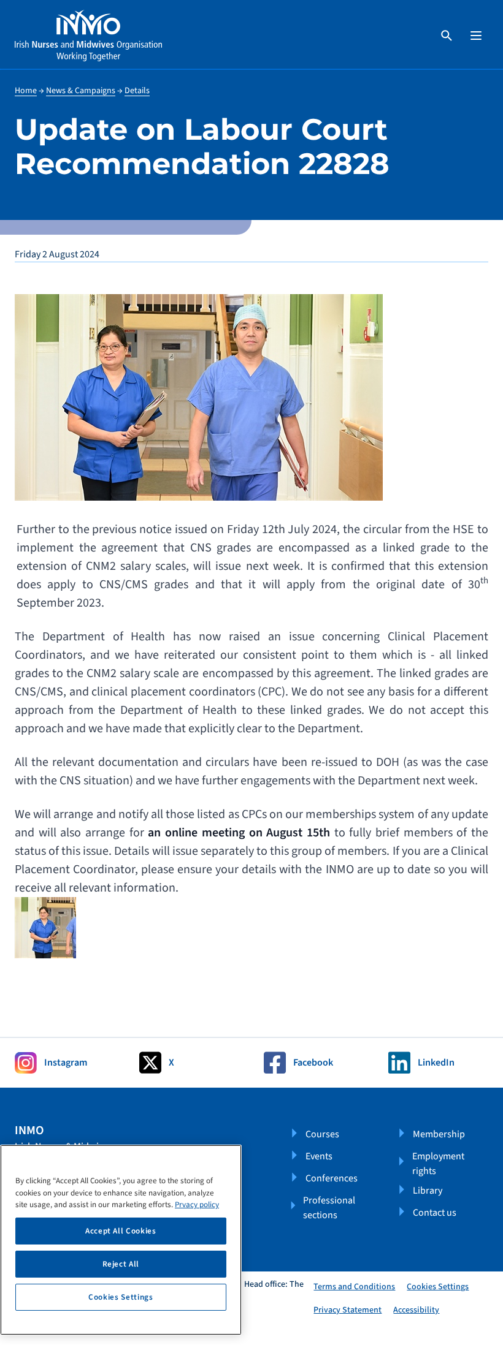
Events (318, 1156)
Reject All (121, 1264)
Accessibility (416, 1310)
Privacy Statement (347, 1310)
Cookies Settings (438, 1287)
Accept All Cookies (120, 1231)
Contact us (434, 1212)
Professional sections (329, 1208)
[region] (121, 1240)
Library (427, 1190)
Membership (439, 1134)
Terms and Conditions (354, 1287)
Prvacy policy (197, 1204)
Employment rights (438, 1164)
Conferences (331, 1178)
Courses (322, 1134)
